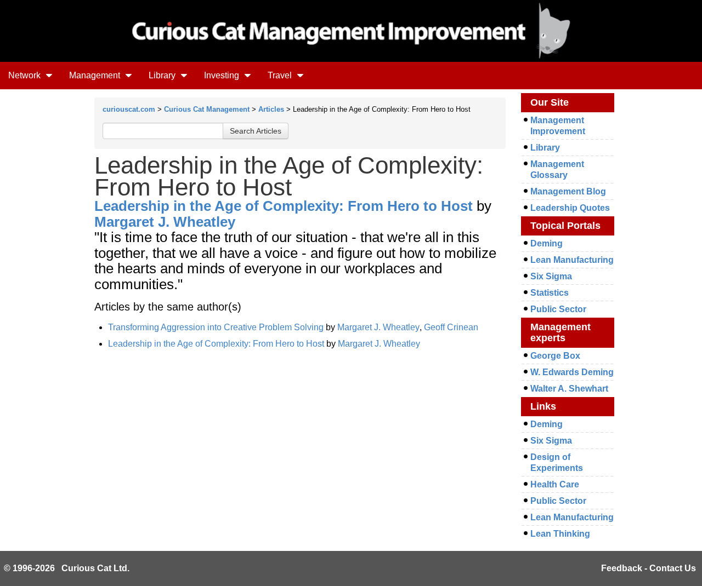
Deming (546, 243)
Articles (271, 109)
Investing (222, 75)
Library (163, 75)
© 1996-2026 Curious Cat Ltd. (66, 568)
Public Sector (558, 309)
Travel (281, 75)
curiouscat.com (129, 109)
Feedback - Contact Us (648, 568)
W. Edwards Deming (572, 372)
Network (25, 75)
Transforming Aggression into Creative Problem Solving (216, 327)
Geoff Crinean (451, 327)
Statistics (549, 292)
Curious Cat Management (207, 109)
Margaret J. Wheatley (164, 222)
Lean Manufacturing (572, 260)
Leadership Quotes (570, 207)
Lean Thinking (560, 533)
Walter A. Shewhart (569, 388)
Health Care (554, 484)
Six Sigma (551, 276)
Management (95, 75)
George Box (555, 355)
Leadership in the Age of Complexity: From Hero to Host (283, 206)
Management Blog (568, 191)
